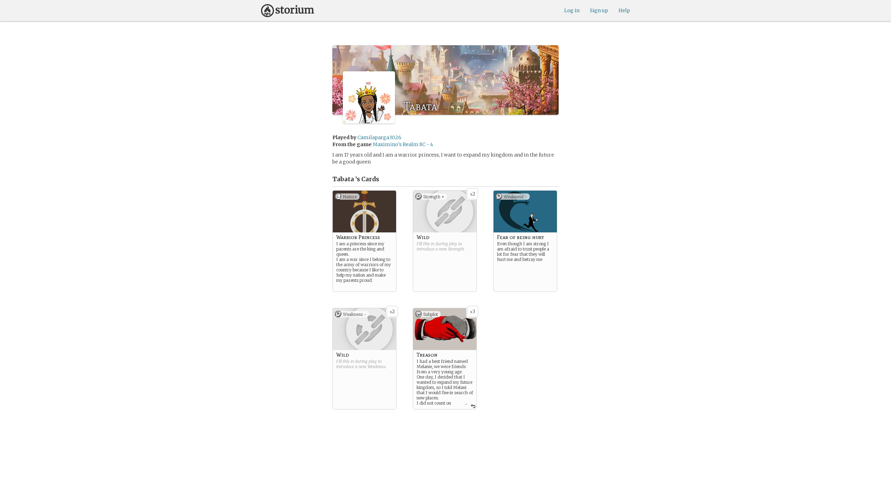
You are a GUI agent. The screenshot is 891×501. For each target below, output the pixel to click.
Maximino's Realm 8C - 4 (403, 144)
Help (624, 10)
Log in (571, 10)
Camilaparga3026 (379, 137)
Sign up (599, 10)
